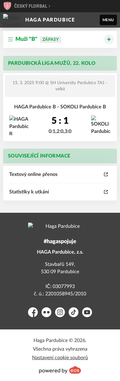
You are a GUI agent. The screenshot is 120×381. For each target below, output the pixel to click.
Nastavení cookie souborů (60, 357)
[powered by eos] (60, 370)
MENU (108, 20)
